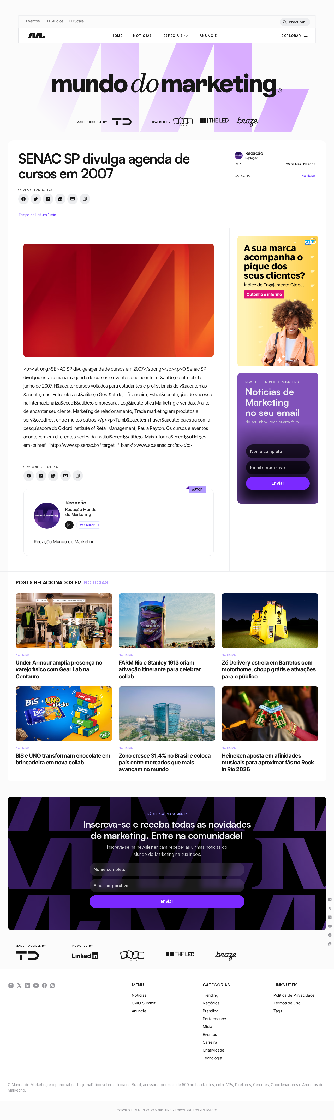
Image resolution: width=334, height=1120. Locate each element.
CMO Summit (144, 1003)
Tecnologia (212, 1057)
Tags (277, 1010)
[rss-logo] (44, 985)
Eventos (33, 21)
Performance (214, 1018)
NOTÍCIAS (142, 36)
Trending (210, 995)
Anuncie (139, 1010)
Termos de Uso (286, 1003)
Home (117, 36)
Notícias (139, 995)
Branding (211, 1010)
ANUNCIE (208, 36)
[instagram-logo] (11, 985)
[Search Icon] (294, 22)
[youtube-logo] (36, 985)
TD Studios (54, 21)
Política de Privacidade (293, 995)
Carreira (210, 1042)
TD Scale (76, 21)
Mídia (207, 1026)
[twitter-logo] (19, 985)
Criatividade (213, 1050)
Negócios (211, 1003)
